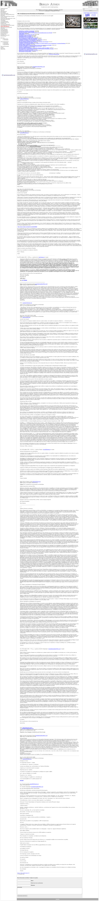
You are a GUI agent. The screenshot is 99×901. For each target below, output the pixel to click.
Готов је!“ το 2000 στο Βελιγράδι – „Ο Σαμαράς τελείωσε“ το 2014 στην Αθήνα (34, 47)
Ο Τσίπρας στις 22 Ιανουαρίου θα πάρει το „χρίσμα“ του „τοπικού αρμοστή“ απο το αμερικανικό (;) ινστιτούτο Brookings (42, 43)
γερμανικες (56, 9)
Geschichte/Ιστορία (4, 30)
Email (37, 883)
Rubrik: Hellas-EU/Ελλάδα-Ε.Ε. (23, 873)
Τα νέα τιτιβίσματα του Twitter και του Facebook (28, 38)
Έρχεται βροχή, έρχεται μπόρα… (25, 51)
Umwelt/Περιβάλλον (4, 31)
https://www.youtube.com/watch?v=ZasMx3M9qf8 (27, 226)
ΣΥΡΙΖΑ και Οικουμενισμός (54, 54)
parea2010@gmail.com (27, 759)
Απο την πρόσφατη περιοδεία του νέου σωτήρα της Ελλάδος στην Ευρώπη (33, 41)
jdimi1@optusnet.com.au (27, 727)
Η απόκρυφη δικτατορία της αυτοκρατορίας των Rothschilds (30, 39)
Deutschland (5, 38)
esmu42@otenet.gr (47, 449)
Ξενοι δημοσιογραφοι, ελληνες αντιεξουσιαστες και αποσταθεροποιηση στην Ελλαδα (35, 32)
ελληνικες (50, 9)
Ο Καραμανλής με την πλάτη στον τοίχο (27, 34)
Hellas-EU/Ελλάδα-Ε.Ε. (5, 26)
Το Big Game (21, 33)
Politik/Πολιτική (3, 23)
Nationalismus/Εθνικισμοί (5, 19)
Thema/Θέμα (3, 20)
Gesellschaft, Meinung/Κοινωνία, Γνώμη (8, 18)
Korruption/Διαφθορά (4, 32)
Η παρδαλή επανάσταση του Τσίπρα (26, 42)
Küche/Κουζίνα (3, 36)
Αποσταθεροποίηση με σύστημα (25, 36)
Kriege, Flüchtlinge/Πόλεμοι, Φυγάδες (7, 16)
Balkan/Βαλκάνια (4, 11)
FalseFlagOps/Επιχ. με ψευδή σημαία (7, 25)
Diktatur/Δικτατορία (4, 8)
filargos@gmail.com (26, 317)
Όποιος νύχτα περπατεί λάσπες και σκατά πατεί (28, 50)
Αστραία (22, 780)
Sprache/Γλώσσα (4, 17)
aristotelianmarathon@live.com (38, 66)
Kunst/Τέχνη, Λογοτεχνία (5, 35)
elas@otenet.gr (42, 257)
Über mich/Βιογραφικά (5, 46)
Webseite (33, 885)
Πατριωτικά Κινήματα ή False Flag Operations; (28, 38)
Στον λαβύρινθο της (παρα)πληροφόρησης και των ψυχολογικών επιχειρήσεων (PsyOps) (36, 48)
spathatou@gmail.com (24, 98)
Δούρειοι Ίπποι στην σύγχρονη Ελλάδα (26, 31)
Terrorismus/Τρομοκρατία (5, 24)
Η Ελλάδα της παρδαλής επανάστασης (26, 30)
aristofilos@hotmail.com (27, 302)
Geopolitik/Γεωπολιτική (5, 22)
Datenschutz (3, 49)
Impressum (3, 48)
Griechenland (5, 39)
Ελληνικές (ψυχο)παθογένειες (25, 47)
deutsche (53, 10)
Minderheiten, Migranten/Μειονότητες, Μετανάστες (7, 15)
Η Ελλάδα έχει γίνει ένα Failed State (26, 37)
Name (32, 880)
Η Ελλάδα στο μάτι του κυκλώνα (25, 35)
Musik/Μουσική (3, 34)
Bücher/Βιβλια (3, 12)
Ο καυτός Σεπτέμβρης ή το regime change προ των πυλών (30, 46)
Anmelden (57, 899)
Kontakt (2, 47)
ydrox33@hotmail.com (24, 132)
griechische (47, 10)
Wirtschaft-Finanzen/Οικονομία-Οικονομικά (6, 28)
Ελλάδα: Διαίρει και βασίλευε (24, 44)
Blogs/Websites (6, 44)
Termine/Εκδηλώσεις (4, 21)
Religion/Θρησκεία (4, 29)
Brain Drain (3, 9)
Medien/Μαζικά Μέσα (4, 13)
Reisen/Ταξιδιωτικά (4, 33)
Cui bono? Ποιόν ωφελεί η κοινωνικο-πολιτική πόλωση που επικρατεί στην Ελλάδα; (35, 45)
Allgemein (2, 10)
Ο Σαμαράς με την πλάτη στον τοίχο (26, 49)
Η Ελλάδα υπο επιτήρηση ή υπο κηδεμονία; (27, 40)
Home (9, 7)
